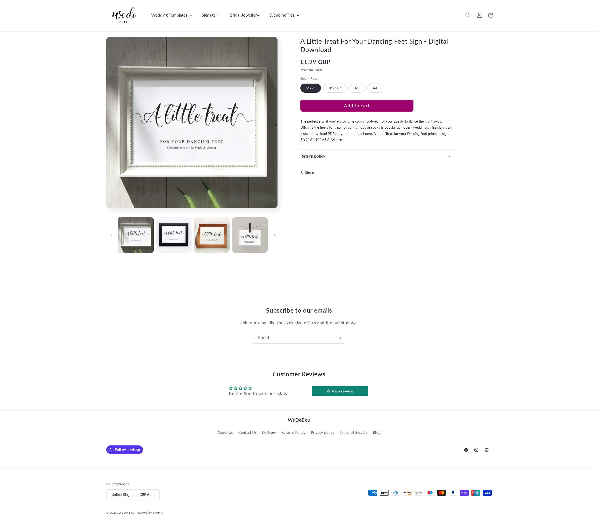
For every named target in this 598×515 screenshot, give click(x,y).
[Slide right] (275, 235)
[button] (169, 15)
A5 (357, 88)
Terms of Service (354, 432)
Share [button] (309, 172)
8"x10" (335, 88)
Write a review (340, 391)
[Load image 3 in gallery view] (212, 235)
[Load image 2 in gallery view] (174, 235)
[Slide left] (111, 235)
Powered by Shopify (149, 512)
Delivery (269, 432)
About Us (225, 432)
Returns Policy (293, 432)
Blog (377, 432)
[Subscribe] (339, 338)
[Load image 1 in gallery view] (135, 235)
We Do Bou (127, 512)
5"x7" (311, 88)
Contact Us (247, 432)
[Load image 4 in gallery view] (250, 235)
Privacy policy (323, 432)
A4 (375, 88)
